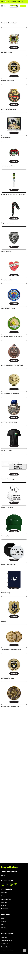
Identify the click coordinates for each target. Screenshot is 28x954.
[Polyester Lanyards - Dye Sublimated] (14, 181)
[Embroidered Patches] (14, 294)
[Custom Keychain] (14, 494)
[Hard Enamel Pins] (14, 266)
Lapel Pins (4, 893)
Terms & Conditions (7, 950)
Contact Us (4, 943)
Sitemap (3, 928)
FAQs (2, 924)
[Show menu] (2, 6)
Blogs (3, 918)
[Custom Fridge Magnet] (14, 550)
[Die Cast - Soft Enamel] (14, 95)
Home (3, 23)
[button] (4, 6)
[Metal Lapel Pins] (14, 238)
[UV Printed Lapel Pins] (14, 152)
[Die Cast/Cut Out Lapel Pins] (14, 380)
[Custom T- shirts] (14, 437)
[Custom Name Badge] (14, 465)
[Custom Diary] (14, 579)
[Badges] (14, 607)
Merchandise (5, 909)
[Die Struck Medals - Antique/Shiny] (14, 351)
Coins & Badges (6, 899)
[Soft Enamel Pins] (14, 38)
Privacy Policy (5, 947)
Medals (3, 896)
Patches (3, 905)
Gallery (3, 921)
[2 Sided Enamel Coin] (14, 664)
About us (4, 937)
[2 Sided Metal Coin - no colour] (14, 636)
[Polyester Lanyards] (14, 209)
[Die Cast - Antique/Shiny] (14, 408)
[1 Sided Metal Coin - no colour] (14, 693)
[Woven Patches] (14, 124)
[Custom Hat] (14, 522)
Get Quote (23, 6)
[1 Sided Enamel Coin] (14, 67)
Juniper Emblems (6, 940)
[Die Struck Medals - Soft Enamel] (14, 323)
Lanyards (4, 902)
